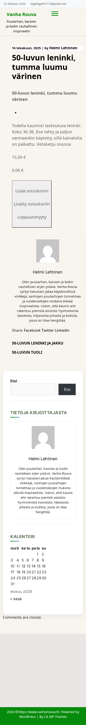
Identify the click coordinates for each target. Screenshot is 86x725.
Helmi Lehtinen (63, 47)
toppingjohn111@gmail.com (48, 3)
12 (23, 566)
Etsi (13, 381)
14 (34, 566)
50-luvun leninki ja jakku (37, 343)
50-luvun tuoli (27, 352)
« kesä (16, 598)
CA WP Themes (55, 716)
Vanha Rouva (21, 14)
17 (12, 572)
